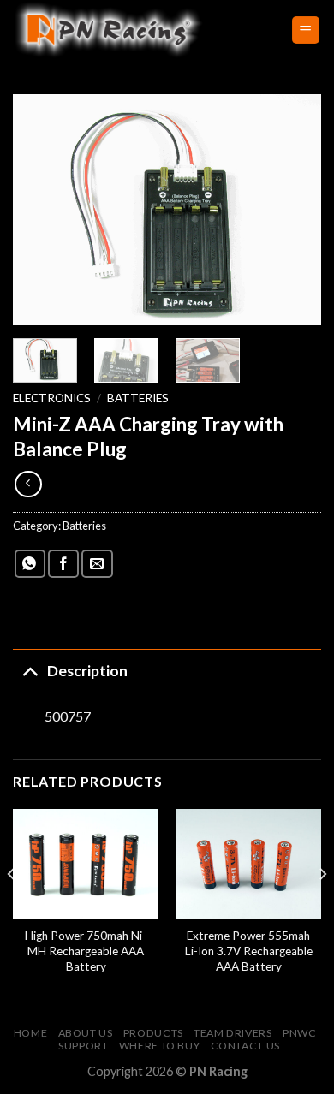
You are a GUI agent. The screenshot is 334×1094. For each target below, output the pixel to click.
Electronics (52, 398)
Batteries (138, 398)
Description (87, 671)
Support (83, 1045)
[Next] (293, 210)
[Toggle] (29, 670)
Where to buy (159, 1045)
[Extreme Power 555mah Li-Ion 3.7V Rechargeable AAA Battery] (248, 864)
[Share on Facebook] (63, 564)
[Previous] (40, 210)
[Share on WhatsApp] (30, 564)
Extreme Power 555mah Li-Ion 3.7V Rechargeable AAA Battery (249, 950)
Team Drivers (232, 1032)
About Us (85, 1032)
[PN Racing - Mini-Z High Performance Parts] (139, 30)
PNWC (299, 1032)
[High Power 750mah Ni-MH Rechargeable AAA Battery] (85, 864)
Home (30, 1032)
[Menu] (306, 30)
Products (153, 1032)
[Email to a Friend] (96, 564)
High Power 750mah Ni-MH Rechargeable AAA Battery (85, 950)
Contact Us (245, 1045)
